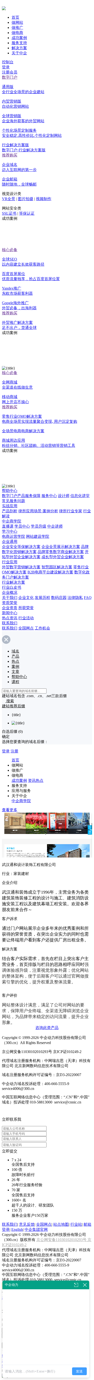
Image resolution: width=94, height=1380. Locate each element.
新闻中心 (9, 613)
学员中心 (22, 526)
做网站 (17, 22)
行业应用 (9, 562)
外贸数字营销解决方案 (21, 567)
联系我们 (9, 623)
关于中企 (19, 53)
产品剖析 (9, 511)
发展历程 (42, 598)
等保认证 (26, 213)
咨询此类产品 (47, 1028)
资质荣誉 (9, 603)
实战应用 (9, 506)
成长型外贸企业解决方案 (62, 557)
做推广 (17, 27)
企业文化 (26, 598)
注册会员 (9, 72)
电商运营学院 (13, 536)
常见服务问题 (13, 501)
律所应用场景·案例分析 (38, 511)
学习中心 (9, 531)
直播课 (7, 526)
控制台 (7, 62)
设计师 (63, 496)
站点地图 (61, 1224)
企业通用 (9, 541)
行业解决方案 (13, 582)
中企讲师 (55, 526)
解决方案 (19, 48)
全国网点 (26, 628)
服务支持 (19, 43)
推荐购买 (9, 155)
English (17, 1229)
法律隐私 (75, 598)
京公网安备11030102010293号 (61, 1240)
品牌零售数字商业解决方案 (61, 552)
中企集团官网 (36, 1229)
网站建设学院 (37, 536)
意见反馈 (26, 1224)
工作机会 (42, 628)
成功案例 (19, 38)
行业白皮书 (11, 587)
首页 (15, 17)
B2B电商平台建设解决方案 (50, 572)
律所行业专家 (70, 511)
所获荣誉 (26, 608)
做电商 (17, 33)
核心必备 (9, 250)
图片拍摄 (25, 199)
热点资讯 (9, 618)
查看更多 (9, 810)
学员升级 (38, 526)
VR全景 (8, 199)
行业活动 (26, 618)
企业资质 (9, 608)
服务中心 (49, 496)
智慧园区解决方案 (56, 567)
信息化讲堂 (80, 496)
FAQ (88, 598)
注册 (14, 751)
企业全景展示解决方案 (60, 547)
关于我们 (9, 598)
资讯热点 (35, 780)
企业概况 (9, 592)
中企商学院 (11, 521)
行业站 (76, 1224)
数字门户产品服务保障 (21, 496)
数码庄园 (59, 598)
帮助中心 (9, 491)
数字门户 (9, 77)
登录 (6, 67)
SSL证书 (9, 213)
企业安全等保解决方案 (21, 547)
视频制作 (43, 199)
